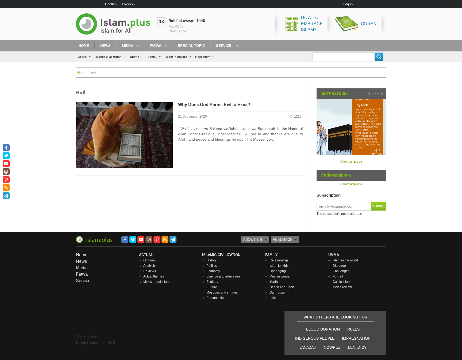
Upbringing (278, 271)
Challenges (341, 271)
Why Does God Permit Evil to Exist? (214, 104)
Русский (128, 4)
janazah (307, 347)
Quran (369, 23)
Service (224, 46)
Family (152, 57)
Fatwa (155, 46)
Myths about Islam (156, 282)
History (211, 260)
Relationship (279, 260)
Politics (211, 266)
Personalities (215, 298)
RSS (111, 342)
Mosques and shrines (222, 292)
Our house (277, 292)
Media (127, 46)
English (111, 4)
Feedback (282, 239)
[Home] (115, 24)
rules (353, 329)
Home (84, 46)
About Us (252, 239)
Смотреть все (351, 161)
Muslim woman (280, 276)
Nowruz (332, 347)
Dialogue (339, 266)
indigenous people (314, 338)
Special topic (191, 46)
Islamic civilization (108, 57)
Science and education (223, 276)
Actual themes (153, 276)
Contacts (96, 342)
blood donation (323, 329)
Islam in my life (176, 57)
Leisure (275, 298)
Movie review (342, 287)
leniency (357, 347)
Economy (213, 271)
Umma (134, 57)
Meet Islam (202, 57)
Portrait (338, 276)
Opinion (149, 260)
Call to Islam (342, 282)
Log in (348, 4)
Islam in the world (345, 260)
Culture (211, 287)
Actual (82, 57)
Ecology (212, 282)
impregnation (356, 338)
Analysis (149, 266)
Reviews (149, 271)
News (105, 46)
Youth (274, 282)
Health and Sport (282, 287)
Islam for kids (279, 266)
